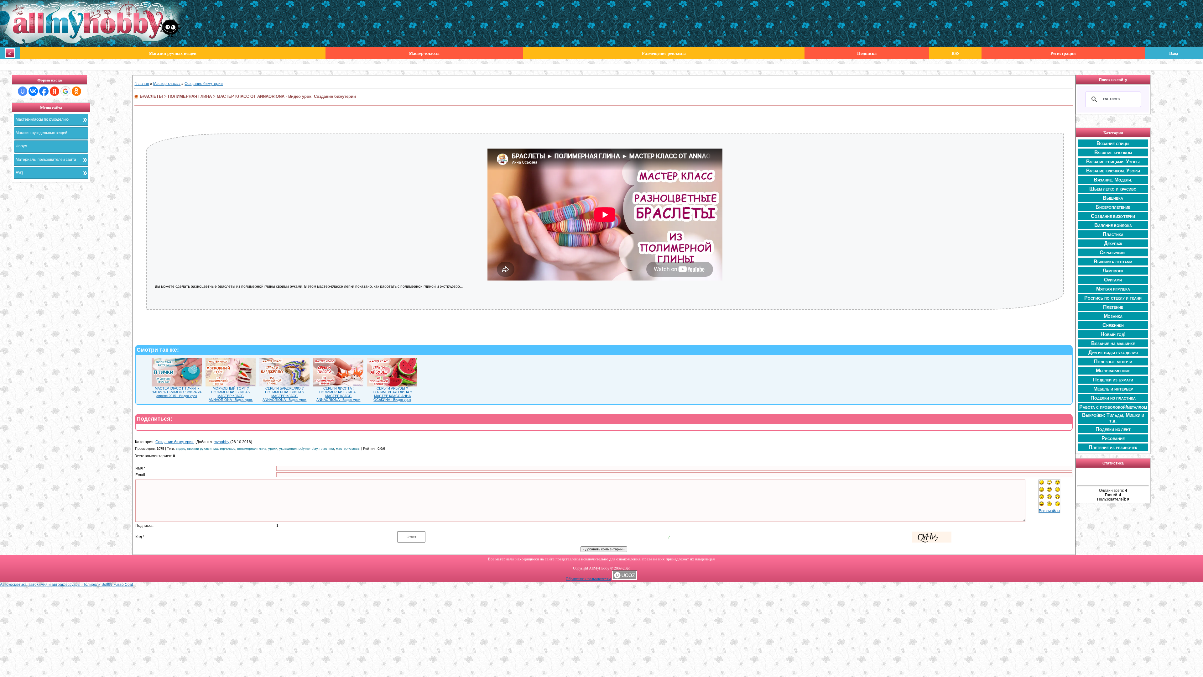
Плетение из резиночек (1113, 447)
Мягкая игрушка (1113, 288)
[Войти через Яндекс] (54, 91)
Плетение (1113, 307)
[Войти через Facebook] (44, 91)
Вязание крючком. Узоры (1113, 170)
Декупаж (1113, 243)
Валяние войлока (1113, 225)
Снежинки (1113, 325)
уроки (272, 448)
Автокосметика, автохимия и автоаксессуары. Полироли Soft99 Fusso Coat (66, 584)
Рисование (1113, 438)
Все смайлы (1049, 511)
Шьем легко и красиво (1113, 189)
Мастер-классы (166, 83)
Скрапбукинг (1113, 252)
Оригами (1113, 279)
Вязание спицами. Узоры (1113, 161)
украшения (288, 448)
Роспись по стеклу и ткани (1113, 298)
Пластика (1113, 234)
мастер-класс (224, 448)
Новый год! (1113, 334)
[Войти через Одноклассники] (76, 91)
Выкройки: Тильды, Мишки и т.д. (1113, 417)
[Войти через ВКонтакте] (33, 91)
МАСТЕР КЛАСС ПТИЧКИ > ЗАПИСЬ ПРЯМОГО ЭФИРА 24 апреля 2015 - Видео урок (176, 392)
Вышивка (1113, 198)
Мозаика (1113, 316)
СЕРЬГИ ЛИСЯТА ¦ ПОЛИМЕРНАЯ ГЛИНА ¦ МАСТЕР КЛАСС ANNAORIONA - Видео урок (338, 393)
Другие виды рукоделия (1113, 352)
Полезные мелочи (1113, 361)
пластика (327, 448)
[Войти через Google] (65, 91)
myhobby (221, 442)
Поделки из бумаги (1113, 379)
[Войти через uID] (22, 91)
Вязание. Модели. (1113, 179)
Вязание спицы (1112, 143)
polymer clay (308, 448)
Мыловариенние (1113, 370)
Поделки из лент (1113, 429)
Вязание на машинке (1113, 343)
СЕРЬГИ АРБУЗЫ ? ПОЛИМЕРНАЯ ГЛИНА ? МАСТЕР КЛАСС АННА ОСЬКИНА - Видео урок (392, 393)
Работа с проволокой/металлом (1113, 407)
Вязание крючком (1113, 152)
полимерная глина (251, 448)
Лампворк (1112, 270)
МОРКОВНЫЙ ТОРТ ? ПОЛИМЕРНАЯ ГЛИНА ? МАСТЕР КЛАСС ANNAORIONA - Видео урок (231, 393)
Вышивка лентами (1113, 261)
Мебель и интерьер (1113, 388)
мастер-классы (348, 448)
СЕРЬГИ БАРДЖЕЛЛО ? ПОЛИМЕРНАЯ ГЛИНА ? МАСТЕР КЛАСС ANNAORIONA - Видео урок (284, 393)
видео (180, 448)
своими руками (199, 448)
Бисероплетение (1113, 207)
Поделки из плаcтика (1113, 398)
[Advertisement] (72, 281)
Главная (141, 83)
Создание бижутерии (204, 83)
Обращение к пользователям (588, 578)
